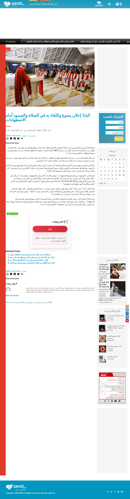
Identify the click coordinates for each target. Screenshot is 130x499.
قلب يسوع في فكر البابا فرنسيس (114, 347)
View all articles (12, 295)
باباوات (7, 49)
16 (116, 171)
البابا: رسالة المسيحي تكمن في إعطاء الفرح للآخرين (29, 260)
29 (112, 179)
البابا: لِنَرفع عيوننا (112, 356)
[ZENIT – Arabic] (16, 4)
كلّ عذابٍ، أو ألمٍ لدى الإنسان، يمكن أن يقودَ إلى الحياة (86, 41)
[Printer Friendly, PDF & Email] (12, 214)
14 (108, 171)
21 (108, 175)
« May (101, 183)
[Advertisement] (65, 23)
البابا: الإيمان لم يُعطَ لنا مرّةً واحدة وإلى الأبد (104, 284)
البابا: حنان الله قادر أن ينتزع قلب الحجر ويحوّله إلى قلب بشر (32, 257)
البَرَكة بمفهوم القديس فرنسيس (113, 337)
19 (101, 175)
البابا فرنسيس (33, 4)
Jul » (105, 183)
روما (39, 4)
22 (112, 175)
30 (116, 179)
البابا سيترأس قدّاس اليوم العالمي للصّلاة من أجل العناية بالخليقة (36, 41)
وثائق (52, 4)
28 (108, 179)
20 (105, 175)
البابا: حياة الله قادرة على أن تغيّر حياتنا (115, 316)
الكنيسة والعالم (45, 4)
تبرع (56, 4)
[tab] (105, 374)
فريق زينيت (32, 136)
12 (101, 171)
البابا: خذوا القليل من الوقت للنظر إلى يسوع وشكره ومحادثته (32, 263)
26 (101, 179)
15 (112, 171)
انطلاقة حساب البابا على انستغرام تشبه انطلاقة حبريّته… (30, 255)
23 (116, 175)
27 (105, 179)
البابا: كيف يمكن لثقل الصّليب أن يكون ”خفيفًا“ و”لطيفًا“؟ (115, 327)
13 (105, 171)
